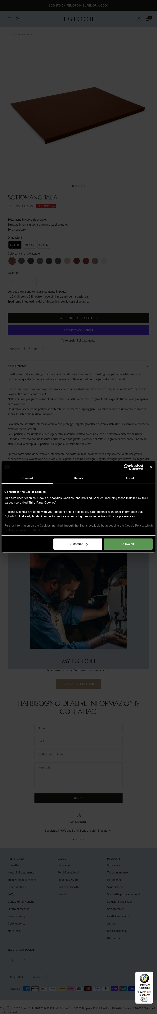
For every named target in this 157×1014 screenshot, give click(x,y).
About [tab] (130, 478)
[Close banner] (151, 467)
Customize (76, 544)
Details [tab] (78, 478)
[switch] (144, 999)
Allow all (128, 544)
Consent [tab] (27, 478)
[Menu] (151, 974)
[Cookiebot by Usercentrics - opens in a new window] (126, 467)
